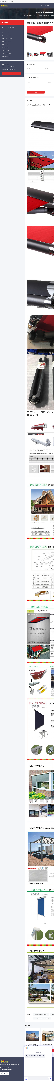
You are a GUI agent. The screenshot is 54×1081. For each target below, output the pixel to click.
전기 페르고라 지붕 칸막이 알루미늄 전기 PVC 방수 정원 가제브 (32, 1046)
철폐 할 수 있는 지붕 (6, 35)
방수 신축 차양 (29, 15)
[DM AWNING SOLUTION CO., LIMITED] (4, 5)
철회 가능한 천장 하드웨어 (8, 27)
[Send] (50, 1078)
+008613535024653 (10, 69)
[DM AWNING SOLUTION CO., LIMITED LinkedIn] (7, 1073)
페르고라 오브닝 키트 (7, 50)
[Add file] (26, 1078)
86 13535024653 (11, 66)
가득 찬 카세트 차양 (6, 53)
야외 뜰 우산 (5, 44)
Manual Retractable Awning (41, 1014)
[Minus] (50, 1048)
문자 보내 (36, 92)
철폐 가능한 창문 (6, 32)
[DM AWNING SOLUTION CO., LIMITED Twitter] (4, 1073)
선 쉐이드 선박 (5, 47)
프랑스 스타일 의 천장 (7, 38)
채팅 (12, 73)
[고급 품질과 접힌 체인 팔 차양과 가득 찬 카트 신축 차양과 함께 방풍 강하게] (40, 38)
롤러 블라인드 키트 (6, 56)
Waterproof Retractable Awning (42, 1018)
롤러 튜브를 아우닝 (6, 41)
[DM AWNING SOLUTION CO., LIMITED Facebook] (1, 1073)
